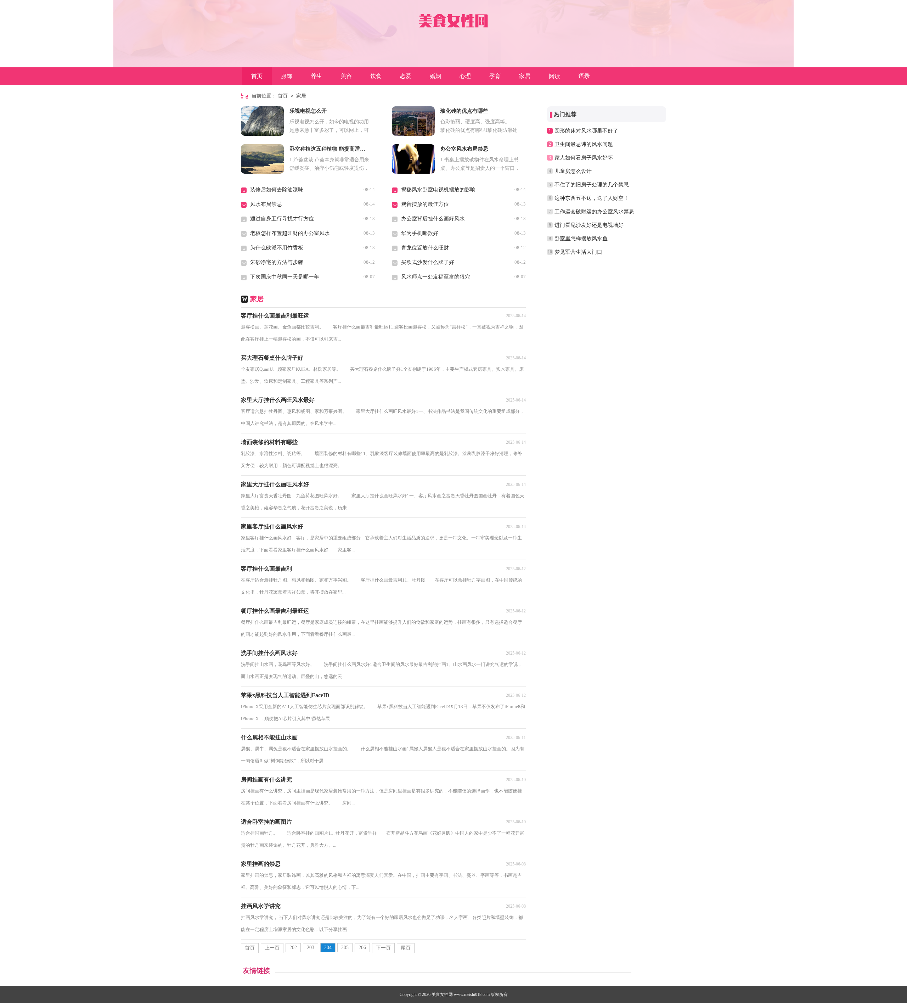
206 (362, 947)
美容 (346, 76)
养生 (316, 76)
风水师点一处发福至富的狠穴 (435, 277)
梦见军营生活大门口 (578, 252)
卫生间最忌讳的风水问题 (583, 144)
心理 (465, 76)
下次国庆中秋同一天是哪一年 (284, 277)
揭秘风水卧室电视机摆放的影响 (438, 189)
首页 (257, 76)
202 (293, 947)
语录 (584, 76)
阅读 (554, 76)
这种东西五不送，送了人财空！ (591, 198)
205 (345, 947)
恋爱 (405, 76)
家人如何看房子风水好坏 (583, 158)
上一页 (272, 948)
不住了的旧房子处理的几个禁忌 (591, 184)
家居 (524, 76)
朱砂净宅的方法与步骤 (276, 262)
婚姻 (435, 76)
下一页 (383, 948)
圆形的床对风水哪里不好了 (586, 131)
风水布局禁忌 (266, 204)
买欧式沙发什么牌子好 (427, 262)
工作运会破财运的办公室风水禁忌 (594, 211)
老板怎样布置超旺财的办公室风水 (290, 233)
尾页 (406, 948)
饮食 (376, 76)
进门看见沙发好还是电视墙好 (589, 225)
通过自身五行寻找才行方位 (282, 219)
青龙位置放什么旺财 (425, 248)
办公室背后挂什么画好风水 (433, 219)
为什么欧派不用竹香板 (276, 248)
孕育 (495, 76)
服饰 (286, 76)
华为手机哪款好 (419, 233)
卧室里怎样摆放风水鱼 (581, 238)
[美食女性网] (453, 19)
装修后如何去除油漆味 (276, 189)
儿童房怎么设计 (573, 171)
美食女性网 (442, 994)
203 (310, 947)
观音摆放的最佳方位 (425, 204)
